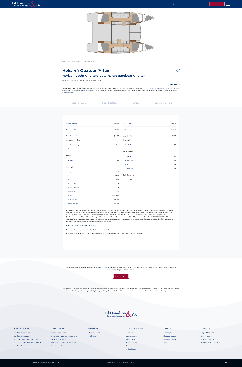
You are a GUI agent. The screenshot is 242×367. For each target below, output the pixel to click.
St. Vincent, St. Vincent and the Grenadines (158, 88)
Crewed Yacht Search (58, 333)
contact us (128, 291)
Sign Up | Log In (200, 4)
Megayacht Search (94, 333)
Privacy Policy (111, 362)
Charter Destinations (134, 328)
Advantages (167, 333)
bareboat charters (86, 90)
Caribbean (129, 333)
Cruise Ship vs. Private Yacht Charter (64, 336)
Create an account (103, 267)
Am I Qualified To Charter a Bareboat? (27, 342)
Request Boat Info (207, 333)
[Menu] (227, 4)
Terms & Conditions (122, 362)
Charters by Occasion (58, 339)
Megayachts (93, 328)
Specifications (110, 103)
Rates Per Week (78, 103)
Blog (165, 342)
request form (69, 92)
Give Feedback (206, 336)
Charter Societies (169, 339)
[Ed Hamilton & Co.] (34, 4)
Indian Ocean (131, 349)
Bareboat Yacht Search (22, 333)
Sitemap (132, 362)
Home (64, 61)
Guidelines (92, 336)
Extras (136, 103)
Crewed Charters (58, 328)
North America (131, 342)
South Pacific (131, 339)
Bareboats (72, 61)
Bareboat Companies (21, 336)
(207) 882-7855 (175, 4)
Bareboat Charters (21, 328)
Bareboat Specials (20, 346)
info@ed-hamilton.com (211, 342)
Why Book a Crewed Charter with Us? (64, 342)
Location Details (163, 103)
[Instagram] (229, 363)
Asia (127, 346)
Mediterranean (131, 336)
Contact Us (188, 4)
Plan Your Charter (169, 336)
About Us (167, 328)
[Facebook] (226, 363)
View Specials (174, 85)
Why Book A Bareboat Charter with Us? (28, 339)
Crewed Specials (57, 346)
